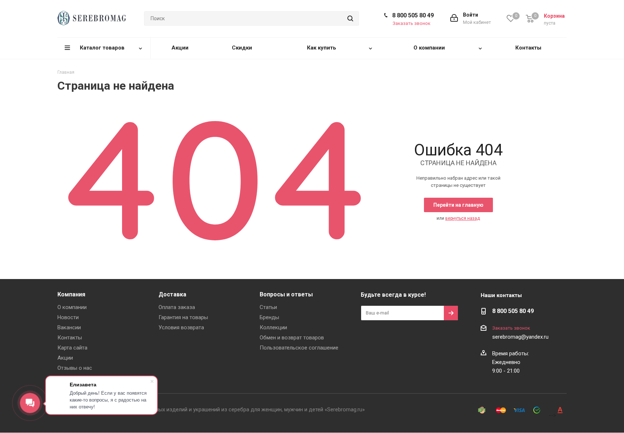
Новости (68, 317)
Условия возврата (181, 327)
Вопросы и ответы (286, 294)
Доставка (172, 294)
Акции (65, 358)
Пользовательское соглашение (299, 347)
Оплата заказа (177, 307)
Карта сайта (72, 347)
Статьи (268, 307)
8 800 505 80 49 (413, 15)
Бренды (269, 317)
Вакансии (69, 327)
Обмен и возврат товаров (292, 337)
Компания (71, 294)
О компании (72, 307)
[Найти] (350, 18)
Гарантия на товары (183, 317)
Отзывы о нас (74, 368)
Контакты (69, 337)
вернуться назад (462, 218)
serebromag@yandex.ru (520, 337)
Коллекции (273, 327)
